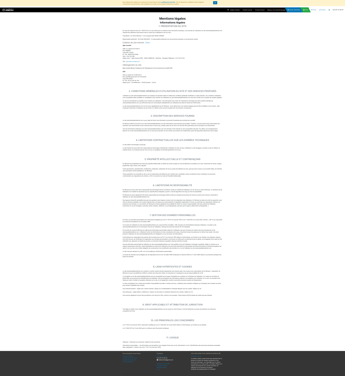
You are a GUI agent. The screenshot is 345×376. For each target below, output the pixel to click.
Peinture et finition (128, 356)
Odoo (147, 42)
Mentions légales (162, 367)
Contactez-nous (161, 356)
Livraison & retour (162, 365)
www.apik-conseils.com (133, 61)
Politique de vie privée (163, 363)
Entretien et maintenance (130, 358)
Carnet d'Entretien (128, 361)
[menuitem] (228, 9)
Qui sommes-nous (196, 356)
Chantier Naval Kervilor (129, 360)
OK (215, 2)
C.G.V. (158, 369)
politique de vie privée (168, 2)
